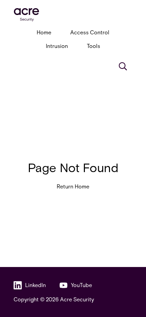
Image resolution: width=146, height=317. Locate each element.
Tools (93, 46)
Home (44, 32)
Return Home (73, 186)
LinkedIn (35, 285)
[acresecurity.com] (73, 14)
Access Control (89, 32)
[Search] (122, 66)
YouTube (81, 285)
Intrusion (57, 46)
